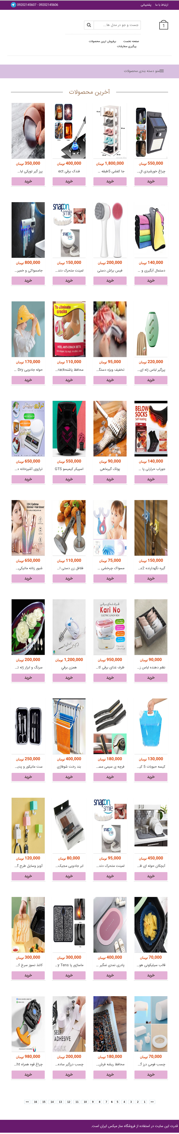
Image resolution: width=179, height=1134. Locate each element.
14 (52, 1101)
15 (43, 1101)
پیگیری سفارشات (126, 46)
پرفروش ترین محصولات (102, 41)
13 (60, 1101)
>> (27, 1101)
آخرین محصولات (89, 92)
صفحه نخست (131, 41)
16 (35, 1101)
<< (152, 1101)
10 (85, 1101)
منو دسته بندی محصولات (142, 71)
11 (77, 1101)
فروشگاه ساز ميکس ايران (117, 1126)
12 (68, 1101)
